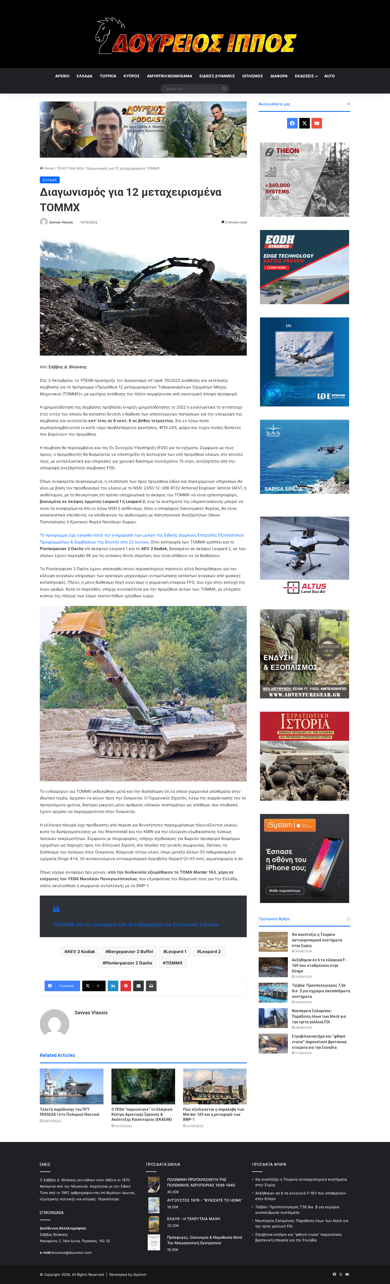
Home (48, 168)
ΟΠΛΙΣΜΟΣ (252, 76)
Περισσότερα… (110, 1199)
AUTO (329, 76)
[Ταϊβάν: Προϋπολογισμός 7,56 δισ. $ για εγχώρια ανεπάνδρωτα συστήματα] (273, 993)
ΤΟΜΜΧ (174, 963)
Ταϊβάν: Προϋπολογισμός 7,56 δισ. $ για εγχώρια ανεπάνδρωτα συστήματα (321, 991)
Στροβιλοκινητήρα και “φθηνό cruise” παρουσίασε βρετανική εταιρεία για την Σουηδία (319, 1042)
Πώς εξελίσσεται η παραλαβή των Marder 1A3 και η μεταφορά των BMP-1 (213, 1114)
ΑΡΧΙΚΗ (62, 76)
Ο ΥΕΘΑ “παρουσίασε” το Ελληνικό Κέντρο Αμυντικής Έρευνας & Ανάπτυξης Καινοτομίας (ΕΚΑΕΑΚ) (141, 1114)
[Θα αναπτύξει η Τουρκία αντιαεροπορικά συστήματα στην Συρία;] (273, 942)
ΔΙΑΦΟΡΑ (279, 76)
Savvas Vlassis (61, 222)
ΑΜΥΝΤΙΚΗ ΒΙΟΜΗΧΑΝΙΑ (169, 76)
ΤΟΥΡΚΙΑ (108, 76)
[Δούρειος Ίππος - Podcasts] (143, 129)
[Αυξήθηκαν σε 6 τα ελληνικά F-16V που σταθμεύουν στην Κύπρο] (273, 967)
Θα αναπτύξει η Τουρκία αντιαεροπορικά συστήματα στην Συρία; (317, 940)
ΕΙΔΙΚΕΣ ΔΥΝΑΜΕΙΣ (217, 76)
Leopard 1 (176, 951)
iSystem (139, 1274)
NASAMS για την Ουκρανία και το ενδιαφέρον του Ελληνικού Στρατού (136, 925)
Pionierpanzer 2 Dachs (128, 963)
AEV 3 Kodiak (81, 951)
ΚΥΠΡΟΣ (132, 76)
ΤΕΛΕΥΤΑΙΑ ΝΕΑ (70, 168)
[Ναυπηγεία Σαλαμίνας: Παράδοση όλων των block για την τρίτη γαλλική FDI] (273, 1018)
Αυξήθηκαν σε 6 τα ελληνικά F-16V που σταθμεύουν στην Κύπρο (319, 965)
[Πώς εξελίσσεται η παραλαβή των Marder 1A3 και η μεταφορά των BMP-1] (215, 1086)
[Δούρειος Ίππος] (195, 34)
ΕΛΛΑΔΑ (84, 76)
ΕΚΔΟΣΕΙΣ (304, 76)
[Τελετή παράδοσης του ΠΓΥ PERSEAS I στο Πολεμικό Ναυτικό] (71, 1086)
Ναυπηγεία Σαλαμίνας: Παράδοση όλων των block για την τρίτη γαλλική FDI (319, 1016)
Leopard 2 (210, 951)
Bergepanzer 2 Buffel (130, 951)
